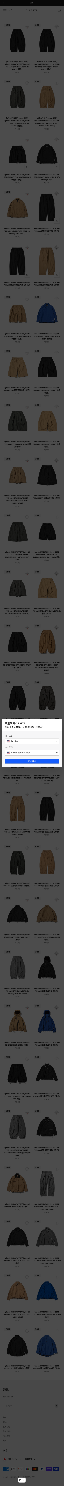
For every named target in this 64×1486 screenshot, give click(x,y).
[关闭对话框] (60, 721)
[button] (22, 1480)
